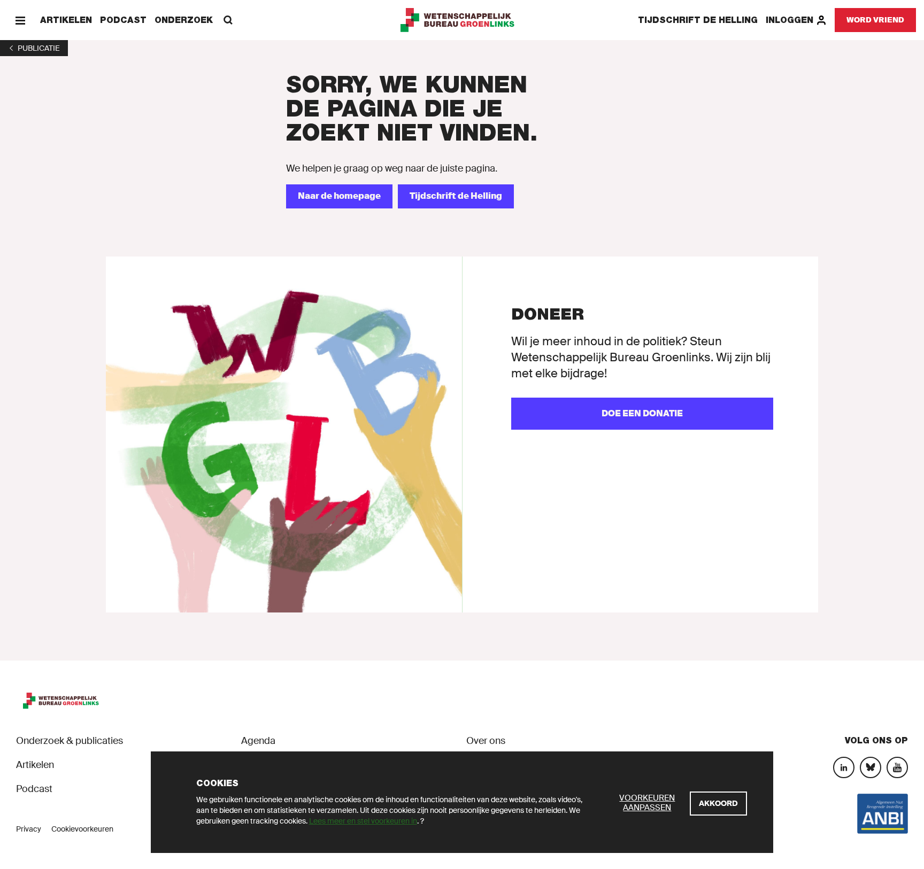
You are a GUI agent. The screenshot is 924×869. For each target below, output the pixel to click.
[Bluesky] (870, 767)
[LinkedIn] (843, 767)
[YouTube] (897, 767)
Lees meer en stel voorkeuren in (363, 821)
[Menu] (20, 20)
